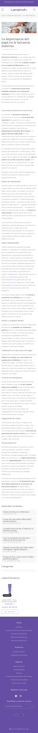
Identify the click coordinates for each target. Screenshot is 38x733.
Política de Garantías (19, 634)
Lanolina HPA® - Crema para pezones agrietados (9, 600)
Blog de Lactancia (14, 15)
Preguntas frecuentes (19, 655)
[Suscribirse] (31, 706)
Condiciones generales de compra (19, 676)
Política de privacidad (19, 680)
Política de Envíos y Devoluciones (19, 630)
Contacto (19, 627)
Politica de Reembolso (19, 637)
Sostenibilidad (19, 670)
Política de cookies (19, 683)
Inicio (4, 15)
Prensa (19, 673)
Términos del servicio (19, 640)
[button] (2, 9)
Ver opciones (10, 611)
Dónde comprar (19, 652)
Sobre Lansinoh (19, 666)
